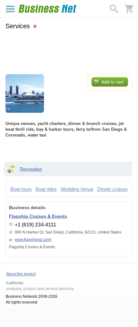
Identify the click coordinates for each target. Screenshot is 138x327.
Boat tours (21, 189)
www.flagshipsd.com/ (33, 239)
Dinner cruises (112, 189)
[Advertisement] (68, 50)
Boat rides (46, 189)
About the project (21, 274)
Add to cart (112, 81)
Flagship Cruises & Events (38, 216)
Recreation (31, 169)
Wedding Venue (77, 189)
